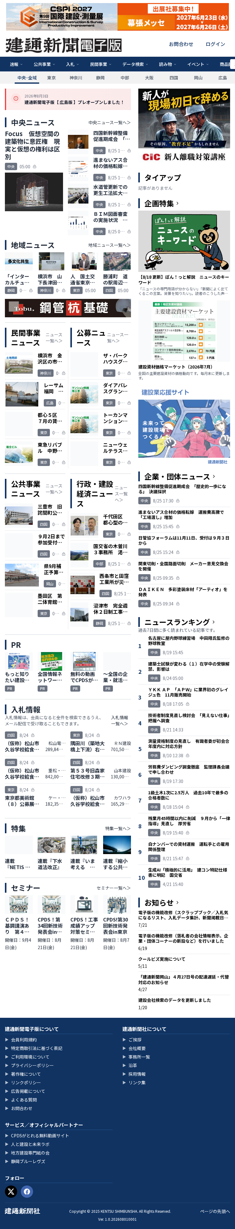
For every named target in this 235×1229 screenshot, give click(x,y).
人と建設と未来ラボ (27, 1144)
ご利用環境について (27, 1057)
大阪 (149, 77)
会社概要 (134, 1048)
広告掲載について (25, 1091)
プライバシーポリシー (29, 1065)
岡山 (198, 77)
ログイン (215, 44)
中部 (125, 77)
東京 (51, 77)
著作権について (23, 1074)
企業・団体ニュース (177, 476)
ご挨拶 (131, 1039)
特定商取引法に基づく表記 (33, 1048)
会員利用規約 (21, 1039)
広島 (222, 77)
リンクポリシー (23, 1082)
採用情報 (134, 1074)
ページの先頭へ (215, 1211)
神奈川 (75, 77)
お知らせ (159, 902)
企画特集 (159, 203)
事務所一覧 (136, 1057)
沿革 (129, 1065)
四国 (174, 77)
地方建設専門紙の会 (27, 1153)
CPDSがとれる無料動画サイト (37, 1135)
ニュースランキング (177, 622)
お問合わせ (181, 44)
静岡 (100, 77)
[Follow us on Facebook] (27, 1191)
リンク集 (134, 1082)
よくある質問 (21, 1100)
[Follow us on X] (11, 1191)
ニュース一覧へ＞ (54, 337)
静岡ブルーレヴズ (25, 1161)
